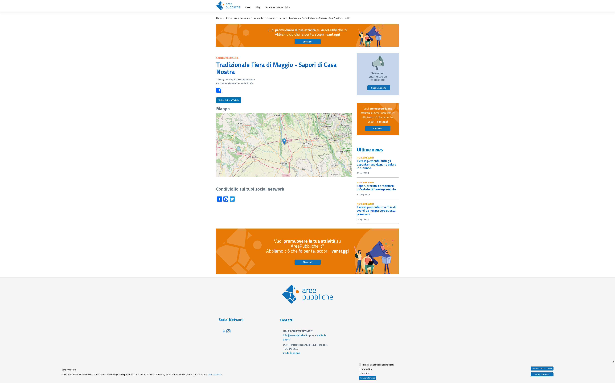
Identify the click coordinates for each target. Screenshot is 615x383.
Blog (258, 7)
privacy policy (215, 374)
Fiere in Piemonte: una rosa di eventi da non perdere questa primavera (376, 210)
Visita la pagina (291, 353)
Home (219, 18)
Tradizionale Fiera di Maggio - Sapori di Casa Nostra (315, 18)
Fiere (247, 7)
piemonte (258, 18)
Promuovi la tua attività (278, 7)
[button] (284, 141)
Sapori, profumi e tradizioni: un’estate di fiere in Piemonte (376, 187)
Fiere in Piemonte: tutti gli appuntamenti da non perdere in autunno (376, 164)
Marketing (367, 369)
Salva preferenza (367, 377)
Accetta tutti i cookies (542, 368)
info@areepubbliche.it (295, 335)
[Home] (229, 5)
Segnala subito (378, 87)
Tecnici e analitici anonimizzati (378, 364)
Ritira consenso (542, 374)
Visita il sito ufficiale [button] (228, 100)
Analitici (366, 373)
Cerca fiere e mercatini (238, 18)
